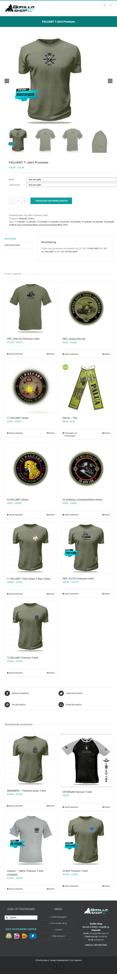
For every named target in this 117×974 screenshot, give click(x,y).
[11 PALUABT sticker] (31, 387)
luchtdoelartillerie (30, 225)
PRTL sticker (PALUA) (73, 339)
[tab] (19, 239)
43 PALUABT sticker (17, 499)
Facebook (102, 936)
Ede (19, 225)
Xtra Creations (76, 960)
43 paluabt (76, 221)
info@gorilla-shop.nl (98, 933)
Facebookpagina (59, 917)
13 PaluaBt (42, 221)
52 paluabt (98, 221)
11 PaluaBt (19, 221)
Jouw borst (14, 185)
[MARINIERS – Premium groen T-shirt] (31, 760)
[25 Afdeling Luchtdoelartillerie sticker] (86, 469)
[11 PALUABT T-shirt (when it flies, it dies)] (31, 548)
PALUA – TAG (69, 418)
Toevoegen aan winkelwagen (51, 201)
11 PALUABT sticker (17, 418)
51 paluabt (87, 221)
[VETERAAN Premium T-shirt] (86, 760)
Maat (11, 179)
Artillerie (12, 225)
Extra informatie (12, 245)
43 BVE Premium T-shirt (75, 871)
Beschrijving (10, 239)
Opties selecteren (16, 354)
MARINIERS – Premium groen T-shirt (26, 790)
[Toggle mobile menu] (110, 5)
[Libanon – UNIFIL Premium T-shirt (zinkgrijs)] (31, 840)
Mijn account (59, 936)
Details (52, 354)
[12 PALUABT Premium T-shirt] (31, 627)
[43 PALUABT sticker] (31, 469)
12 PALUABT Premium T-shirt (22, 657)
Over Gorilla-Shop (58, 923)
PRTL (65, 225)
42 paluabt (64, 221)
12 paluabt (31, 221)
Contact (58, 929)
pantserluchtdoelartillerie (50, 225)
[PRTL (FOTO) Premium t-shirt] (86, 548)
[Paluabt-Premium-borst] (58, 80)
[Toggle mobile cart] (104, 5)
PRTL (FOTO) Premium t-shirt (78, 578)
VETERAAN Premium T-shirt (77, 792)
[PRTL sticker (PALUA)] (86, 308)
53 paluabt (109, 221)
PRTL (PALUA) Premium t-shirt (23, 338)
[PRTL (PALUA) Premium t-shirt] (31, 308)
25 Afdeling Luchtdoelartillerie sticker (82, 499)
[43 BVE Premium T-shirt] (86, 840)
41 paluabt (53, 221)
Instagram (99, 939)
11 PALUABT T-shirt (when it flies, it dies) (28, 578)
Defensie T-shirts (26, 218)
